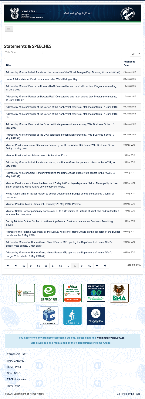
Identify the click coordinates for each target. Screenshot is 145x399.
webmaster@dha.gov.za (110, 337)
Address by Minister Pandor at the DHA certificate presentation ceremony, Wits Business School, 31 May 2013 (61, 126)
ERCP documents (17, 379)
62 (89, 265)
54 (31, 265)
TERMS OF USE (16, 354)
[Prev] (16, 265)
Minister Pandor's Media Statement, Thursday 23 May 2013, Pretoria (43, 204)
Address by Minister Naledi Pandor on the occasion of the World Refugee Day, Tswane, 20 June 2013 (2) (63, 72)
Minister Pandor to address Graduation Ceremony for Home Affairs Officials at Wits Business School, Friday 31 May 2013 (61, 146)
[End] (105, 265)
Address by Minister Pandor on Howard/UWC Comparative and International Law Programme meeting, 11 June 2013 (61, 87)
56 (46, 265)
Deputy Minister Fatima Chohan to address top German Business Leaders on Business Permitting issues (59, 223)
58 (60, 265)
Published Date (129, 63)
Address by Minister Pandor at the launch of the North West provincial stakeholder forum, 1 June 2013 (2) (61, 115)
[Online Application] (49, 293)
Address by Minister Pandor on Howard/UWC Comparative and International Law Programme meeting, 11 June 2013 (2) (61, 98)
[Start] (8, 265)
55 (38, 265)
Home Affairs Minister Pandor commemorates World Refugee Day (41, 79)
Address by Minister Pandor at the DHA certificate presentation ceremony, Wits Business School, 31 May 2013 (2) (61, 136)
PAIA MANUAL (15, 360)
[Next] (97, 265)
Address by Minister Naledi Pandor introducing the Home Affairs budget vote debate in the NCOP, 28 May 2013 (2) (60, 174)
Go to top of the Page (128, 393)
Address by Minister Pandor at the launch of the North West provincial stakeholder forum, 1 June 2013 (61, 107)
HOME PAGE (14, 367)
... (68, 265)
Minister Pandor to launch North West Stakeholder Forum (37, 155)
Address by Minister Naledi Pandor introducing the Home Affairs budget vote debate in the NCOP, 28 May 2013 (60, 164)
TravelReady (14, 385)
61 (82, 265)
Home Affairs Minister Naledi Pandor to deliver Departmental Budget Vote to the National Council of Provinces (60, 195)
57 (53, 265)
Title (8, 65)
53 (23, 265)
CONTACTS (13, 373)
